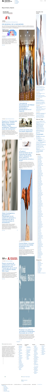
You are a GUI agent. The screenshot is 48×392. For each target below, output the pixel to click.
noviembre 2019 (40, 204)
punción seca (38, 147)
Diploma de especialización (36, 357)
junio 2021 (39, 187)
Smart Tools (41, 149)
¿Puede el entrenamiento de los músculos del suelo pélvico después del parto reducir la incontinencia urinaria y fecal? (26, 155)
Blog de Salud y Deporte (8, 7)
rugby (43, 147)
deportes (42, 124)
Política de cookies (6, 391)
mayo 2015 (39, 249)
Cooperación (41, 122)
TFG (44, 149)
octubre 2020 (40, 193)
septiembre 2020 (40, 194)
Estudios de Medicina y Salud (36, 362)
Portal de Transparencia (21, 363)
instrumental (42, 136)
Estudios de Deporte (36, 373)
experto (37, 131)
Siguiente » (19, 341)
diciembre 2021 (40, 183)
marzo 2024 (40, 160)
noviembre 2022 (40, 173)
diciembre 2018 (40, 213)
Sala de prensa (6, 388)
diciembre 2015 (40, 243)
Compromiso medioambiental (21, 365)
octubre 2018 (40, 215)
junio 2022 (39, 177)
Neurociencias (44, 140)
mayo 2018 (39, 219)
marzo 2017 (40, 232)
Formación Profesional (36, 349)
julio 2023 (39, 166)
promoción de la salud (41, 145)
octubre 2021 (40, 185)
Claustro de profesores (20, 358)
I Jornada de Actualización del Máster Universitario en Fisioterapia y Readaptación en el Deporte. (26, 107)
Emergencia (38, 127)
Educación (39, 262)
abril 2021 (39, 188)
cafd (41, 121)
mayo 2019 (39, 208)
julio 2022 (39, 176)
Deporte (7, 36)
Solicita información (43, 353)
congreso (38, 122)
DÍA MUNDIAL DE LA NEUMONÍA (12, 24)
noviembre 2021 (40, 184)
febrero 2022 (40, 181)
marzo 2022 (40, 180)
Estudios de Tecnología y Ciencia (36, 370)
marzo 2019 (40, 210)
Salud (38, 149)
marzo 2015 (40, 251)
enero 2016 (39, 242)
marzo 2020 (40, 200)
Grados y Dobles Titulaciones (36, 346)
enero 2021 (39, 191)
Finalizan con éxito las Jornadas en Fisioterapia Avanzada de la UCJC (27, 331)
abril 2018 (39, 220)
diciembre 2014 (40, 253)
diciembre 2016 (40, 235)
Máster (40, 140)
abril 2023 (39, 169)
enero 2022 (39, 182)
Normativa (20, 361)
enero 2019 (39, 212)
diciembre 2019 (40, 203)
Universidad (17, 1)
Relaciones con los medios (43, 346)
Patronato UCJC (20, 348)
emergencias (42, 127)
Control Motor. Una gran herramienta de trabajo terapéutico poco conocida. (26, 245)
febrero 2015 (40, 252)
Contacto (5, 386)
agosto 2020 (40, 195)
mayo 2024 (39, 158)
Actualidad (5, 389)
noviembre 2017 (40, 224)
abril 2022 (39, 179)
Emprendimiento (38, 128)
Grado (38, 136)
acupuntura (38, 121)
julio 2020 (39, 196)
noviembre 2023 (40, 163)
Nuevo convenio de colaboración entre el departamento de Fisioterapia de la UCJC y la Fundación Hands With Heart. (9, 267)
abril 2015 (39, 250)
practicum (41, 143)
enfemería (42, 128)
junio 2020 (39, 197)
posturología (38, 143)
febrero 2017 (40, 233)
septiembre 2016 (40, 238)
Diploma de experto (36, 355)
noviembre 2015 (40, 244)
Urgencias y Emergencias (42, 272)
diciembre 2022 (40, 172)
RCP (41, 147)
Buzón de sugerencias (43, 351)
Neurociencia (40, 269)
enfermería (39, 130)
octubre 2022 (40, 174)
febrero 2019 (40, 211)
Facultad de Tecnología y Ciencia (28, 355)
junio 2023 (39, 167)
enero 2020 (39, 202)
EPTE (43, 130)
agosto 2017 (40, 227)
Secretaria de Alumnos (36, 360)
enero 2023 (39, 171)
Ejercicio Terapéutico (39, 126)
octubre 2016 (40, 237)
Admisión (16, 3)
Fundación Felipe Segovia (20, 368)
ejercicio (41, 125)
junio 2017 (39, 229)
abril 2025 (39, 155)
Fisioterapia (13, 36)
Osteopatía (10, 260)
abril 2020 (39, 199)
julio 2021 (39, 186)
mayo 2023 (39, 168)
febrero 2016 (40, 241)
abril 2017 (39, 231)
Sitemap (43, 354)
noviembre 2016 (40, 236)
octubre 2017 (40, 225)
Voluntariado (37, 152)
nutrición (37, 142)
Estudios (16, 0)
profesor (38, 144)
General (13, 118)
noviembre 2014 (40, 254)
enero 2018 (39, 222)
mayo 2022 (39, 178)
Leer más (3, 29)
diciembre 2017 (40, 223)
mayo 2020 (39, 198)
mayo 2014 (39, 257)
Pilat (45, 142)
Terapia (27, 241)
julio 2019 (39, 206)
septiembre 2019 (40, 205)
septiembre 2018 (40, 216)
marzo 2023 (40, 170)
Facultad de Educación (28, 351)
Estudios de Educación (36, 368)
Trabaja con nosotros (43, 349)
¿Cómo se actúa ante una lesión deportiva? (26, 130)
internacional (38, 137)
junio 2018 (39, 218)
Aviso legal (5, 390)
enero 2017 (39, 234)
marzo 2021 (40, 189)
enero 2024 (39, 162)
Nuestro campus (20, 360)
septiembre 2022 (40, 175)
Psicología (41, 146)
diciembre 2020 (40, 192)
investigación (39, 139)
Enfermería (9, 36)
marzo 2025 (40, 156)
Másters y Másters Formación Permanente (36, 352)
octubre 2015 (40, 245)
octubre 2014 (40, 255)
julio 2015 (39, 247)
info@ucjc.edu (4, 385)
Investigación (14, 210)
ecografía (38, 125)
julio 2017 (39, 228)
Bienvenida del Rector (20, 346)
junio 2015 (39, 248)
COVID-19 (44, 122)
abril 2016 (39, 240)
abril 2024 (39, 159)
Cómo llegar (5, 387)
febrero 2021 (40, 190)
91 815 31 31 (40, 384)
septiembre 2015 (40, 246)
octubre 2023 (40, 164)
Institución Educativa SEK (20, 350)
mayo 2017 (39, 230)
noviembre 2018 (40, 214)
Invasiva (39, 267)
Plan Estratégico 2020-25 (20, 355)
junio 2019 (39, 207)
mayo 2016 (39, 239)
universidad (39, 151)
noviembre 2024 (40, 157)
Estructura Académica (20, 353)
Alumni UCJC (21, 366)
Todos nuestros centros (28, 358)
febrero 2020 (40, 201)
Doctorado (35, 358)
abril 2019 (39, 209)
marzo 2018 (40, 221)
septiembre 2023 (40, 165)
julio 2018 (39, 217)
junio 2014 (39, 256)
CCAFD (43, 121)
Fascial (40, 131)
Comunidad (17, 2)
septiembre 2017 (40, 226)
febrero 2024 (40, 161)
